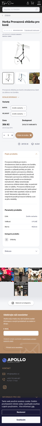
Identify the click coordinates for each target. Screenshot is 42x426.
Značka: (6, 36)
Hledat (37, 9)
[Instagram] (4, 387)
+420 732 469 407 (13, 379)
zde (32, 406)
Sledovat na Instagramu (23, 303)
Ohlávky (13, 240)
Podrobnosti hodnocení (31, 30)
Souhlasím (21, 420)
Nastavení (21, 412)
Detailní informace (9, 97)
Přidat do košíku (23, 135)
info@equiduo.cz (13, 374)
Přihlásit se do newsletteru (14, 347)
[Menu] (39, 3)
